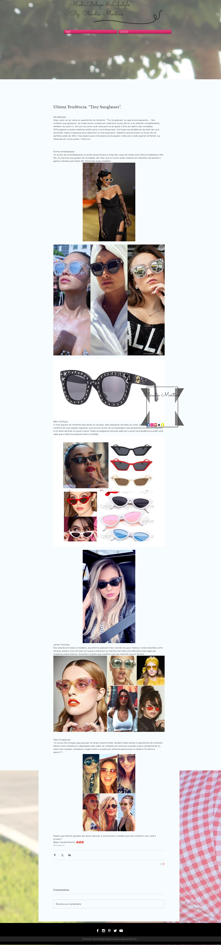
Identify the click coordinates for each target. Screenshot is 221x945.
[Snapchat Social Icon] (162, 424)
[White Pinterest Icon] (109, 931)
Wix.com (133, 939)
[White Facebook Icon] (97, 931)
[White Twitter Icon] (115, 931)
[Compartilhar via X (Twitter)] (62, 855)
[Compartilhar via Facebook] (54, 855)
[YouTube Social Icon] (155, 424)
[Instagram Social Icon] (151, 424)
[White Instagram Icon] (103, 931)
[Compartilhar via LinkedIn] (69, 855)
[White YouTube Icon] (121, 931)
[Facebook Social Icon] (148, 424)
